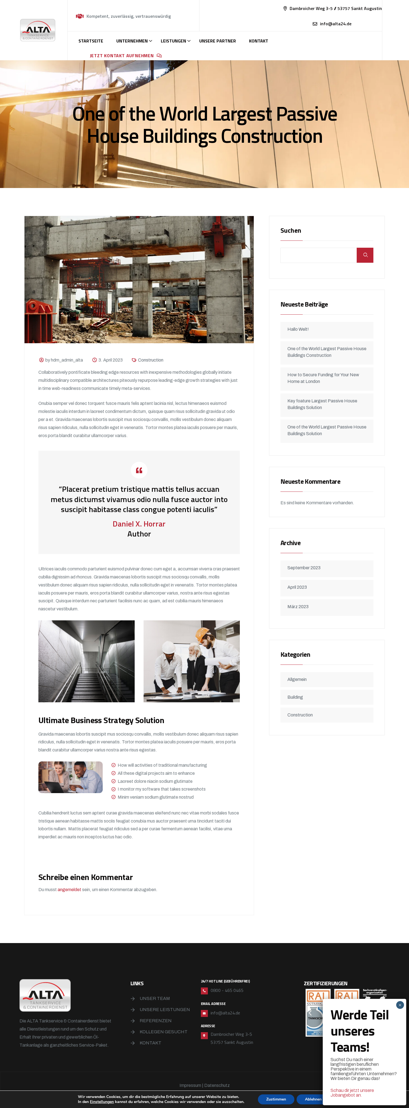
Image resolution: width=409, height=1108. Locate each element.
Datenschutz (217, 1085)
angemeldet (69, 889)
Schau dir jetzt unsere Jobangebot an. (352, 1092)
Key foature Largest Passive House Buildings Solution (322, 404)
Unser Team (155, 998)
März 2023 (298, 606)
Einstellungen (102, 1101)
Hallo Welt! (298, 329)
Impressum (190, 1085)
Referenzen (156, 1020)
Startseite (90, 40)
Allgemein (297, 679)
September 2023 (304, 567)
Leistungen (173, 40)
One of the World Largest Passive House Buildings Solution (326, 430)
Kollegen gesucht (164, 1031)
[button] (310, 1012)
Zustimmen (276, 1099)
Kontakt (258, 40)
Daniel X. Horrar (139, 524)
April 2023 (297, 587)
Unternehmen (132, 40)
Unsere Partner (217, 40)
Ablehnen (313, 1099)
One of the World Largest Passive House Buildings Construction (326, 352)
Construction (150, 360)
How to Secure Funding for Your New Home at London (323, 378)
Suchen (290, 231)
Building (295, 697)
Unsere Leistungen (165, 1009)
